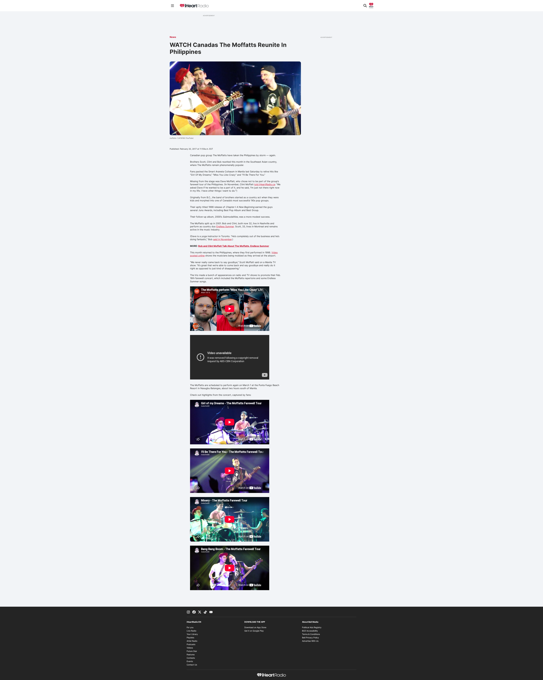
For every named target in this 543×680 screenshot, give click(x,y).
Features (191, 654)
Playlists (190, 637)
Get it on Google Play (254, 631)
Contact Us (192, 664)
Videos (190, 648)
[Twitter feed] (199, 611)
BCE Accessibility (310, 631)
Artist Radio (192, 641)
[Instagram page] (188, 611)
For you (190, 627)
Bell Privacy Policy (310, 637)
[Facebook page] (194, 611)
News (173, 37)
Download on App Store (255, 627)
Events (190, 661)
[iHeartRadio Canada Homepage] (194, 5)
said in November (222, 239)
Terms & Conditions (311, 634)
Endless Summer (225, 226)
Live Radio (191, 631)
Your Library (192, 634)
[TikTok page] (205, 611)
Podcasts (191, 644)
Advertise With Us (310, 641)
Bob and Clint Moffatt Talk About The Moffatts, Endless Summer (233, 246)
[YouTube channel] (211, 611)
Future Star (192, 651)
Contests (191, 658)
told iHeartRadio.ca (264, 184)
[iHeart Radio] (371, 5)
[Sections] (172, 5)
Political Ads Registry (311, 627)
